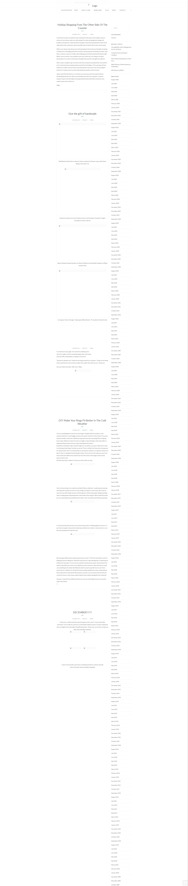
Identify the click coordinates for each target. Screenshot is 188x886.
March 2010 (114, 865)
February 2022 (115, 295)
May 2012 (114, 761)
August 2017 (115, 510)
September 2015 (116, 602)
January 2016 (115, 586)
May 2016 (114, 570)
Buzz (114, 10)
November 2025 (116, 115)
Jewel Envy (84, 34)
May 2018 (114, 474)
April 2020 (114, 382)
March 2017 (114, 530)
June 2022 (114, 279)
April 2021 (114, 335)
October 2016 (115, 550)
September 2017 (116, 506)
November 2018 (116, 450)
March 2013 (114, 721)
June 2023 (114, 231)
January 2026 (115, 107)
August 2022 (115, 271)
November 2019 (116, 402)
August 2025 (115, 127)
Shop (76, 10)
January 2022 (115, 299)
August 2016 (115, 558)
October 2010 (115, 837)
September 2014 (116, 649)
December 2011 (116, 781)
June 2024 (114, 183)
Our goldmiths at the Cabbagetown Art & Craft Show (121, 48)
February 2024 (115, 199)
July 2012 (114, 753)
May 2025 (114, 139)
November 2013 (116, 689)
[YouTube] (98, 1)
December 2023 (116, 207)
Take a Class (85, 10)
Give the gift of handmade (82, 113)
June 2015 (114, 614)
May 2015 (114, 617)
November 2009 (116, 881)
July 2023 (114, 227)
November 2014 (116, 641)
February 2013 (115, 725)
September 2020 (116, 362)
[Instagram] (96, 1)
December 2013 (116, 685)
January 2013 (115, 729)
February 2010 (115, 869)
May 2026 (114, 91)
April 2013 (114, 717)
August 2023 (115, 223)
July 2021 (114, 323)
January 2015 (115, 633)
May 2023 (114, 235)
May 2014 (114, 665)
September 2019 (116, 410)
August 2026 (115, 79)
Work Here (98, 10)
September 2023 (116, 219)
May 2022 (114, 283)
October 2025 (115, 119)
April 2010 (114, 861)
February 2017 (115, 534)
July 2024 (114, 179)
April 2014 (114, 669)
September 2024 (116, 171)
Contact (122, 10)
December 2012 (116, 733)
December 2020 (116, 350)
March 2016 (114, 578)
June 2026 (114, 87)
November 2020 (116, 354)
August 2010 (115, 845)
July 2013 (114, 705)
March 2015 (114, 625)
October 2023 (115, 215)
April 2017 (114, 526)
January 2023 (115, 251)
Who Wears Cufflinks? (117, 70)
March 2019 (114, 434)
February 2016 (115, 582)
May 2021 (114, 331)
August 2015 (115, 606)
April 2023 (114, 239)
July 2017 (114, 514)
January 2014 (115, 681)
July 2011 (114, 801)
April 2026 (114, 95)
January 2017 (115, 538)
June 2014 (114, 661)
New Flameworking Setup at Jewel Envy (121, 60)
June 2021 (114, 327)
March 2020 (114, 386)
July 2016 (114, 562)
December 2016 (116, 542)
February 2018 (115, 486)
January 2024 (115, 203)
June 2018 (114, 470)
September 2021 (116, 315)
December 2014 (116, 637)
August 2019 (115, 414)
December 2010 (116, 829)
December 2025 (116, 111)
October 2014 (115, 645)
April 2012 (114, 765)
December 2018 (116, 446)
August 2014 (115, 653)
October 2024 (115, 167)
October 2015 (115, 598)
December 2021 (116, 303)
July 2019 (114, 418)
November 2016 (116, 546)
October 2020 (115, 358)
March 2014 (114, 673)
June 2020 (114, 374)
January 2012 (115, 777)
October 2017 (115, 502)
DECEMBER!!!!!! (82, 612)
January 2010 (115, 873)
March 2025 (114, 147)
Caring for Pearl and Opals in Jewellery (119, 54)
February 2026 (115, 103)
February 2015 (115, 629)
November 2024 (116, 163)
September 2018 (116, 458)
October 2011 (115, 789)
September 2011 (116, 793)
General (91, 34)
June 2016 (114, 566)
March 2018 (114, 482)
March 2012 (114, 769)
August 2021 (115, 319)
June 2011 (114, 805)
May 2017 (114, 522)
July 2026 (114, 83)
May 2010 (114, 857)
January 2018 (115, 490)
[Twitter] (92, 1)
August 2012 (115, 749)
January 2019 (115, 442)
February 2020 (115, 390)
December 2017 (116, 494)
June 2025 (114, 135)
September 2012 (116, 745)
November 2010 (116, 833)
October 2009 (115, 885)
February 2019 (115, 438)
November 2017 (116, 498)
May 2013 (114, 713)
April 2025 (114, 143)
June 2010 (114, 853)
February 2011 (115, 821)
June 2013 (114, 709)
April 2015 (114, 622)
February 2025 (115, 151)
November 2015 (116, 594)
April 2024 (114, 191)
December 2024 (116, 159)
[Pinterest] (94, 1)
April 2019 (114, 430)
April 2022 (114, 287)
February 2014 (115, 677)
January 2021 (115, 346)
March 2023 (114, 243)
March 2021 (114, 338)
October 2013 (115, 693)
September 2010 (116, 841)
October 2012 (115, 741)
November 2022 (116, 259)
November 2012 (116, 737)
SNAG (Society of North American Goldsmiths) (121, 65)
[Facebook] (90, 1)
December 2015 (116, 590)
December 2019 (116, 398)
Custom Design (66, 10)
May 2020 (114, 378)
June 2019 (114, 422)
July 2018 (114, 466)
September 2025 (116, 123)
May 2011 (114, 809)
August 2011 (115, 797)
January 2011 (115, 825)
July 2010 (114, 849)
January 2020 (115, 394)
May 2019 (114, 426)
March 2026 (114, 99)
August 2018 (115, 462)
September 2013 (116, 697)
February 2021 (115, 342)
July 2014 (114, 657)
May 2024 (114, 187)
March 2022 (114, 291)
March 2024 (114, 195)
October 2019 (115, 406)
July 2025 (114, 131)
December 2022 (116, 255)
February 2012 (115, 773)
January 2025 (115, 155)
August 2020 (115, 366)
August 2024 (115, 175)
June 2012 (114, 757)
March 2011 (114, 817)
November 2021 (116, 307)
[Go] (112, 28)
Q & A (107, 10)
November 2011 (116, 785)
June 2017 (114, 518)
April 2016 (114, 574)
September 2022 (116, 267)
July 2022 (114, 275)
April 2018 (114, 478)
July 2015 (114, 610)
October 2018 (115, 454)
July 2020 (114, 370)
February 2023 (115, 247)
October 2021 (115, 311)
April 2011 (114, 813)
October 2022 (115, 263)
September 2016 (116, 554)
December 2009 (116, 877)
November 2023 (116, 211)
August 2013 (115, 701)
